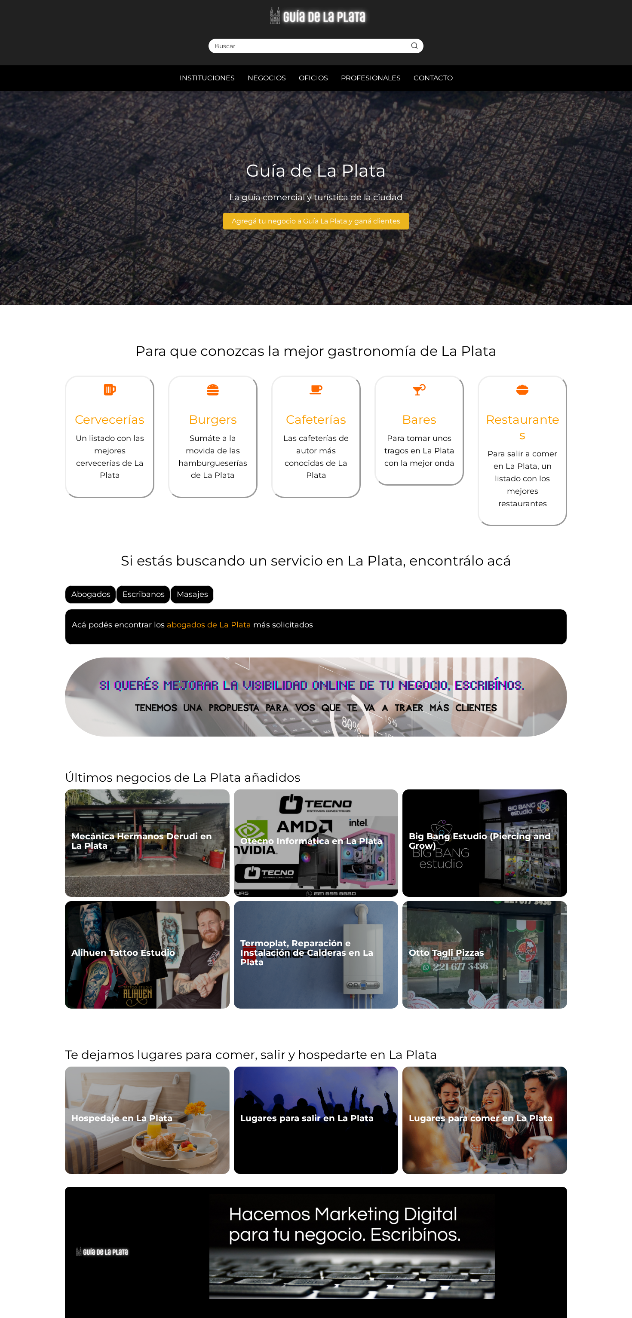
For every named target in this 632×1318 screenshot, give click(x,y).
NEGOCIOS (267, 78)
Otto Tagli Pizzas (446, 952)
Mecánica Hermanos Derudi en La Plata (141, 841)
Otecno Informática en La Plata (311, 841)
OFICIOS (313, 78)
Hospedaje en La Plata (121, 1118)
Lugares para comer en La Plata (480, 1118)
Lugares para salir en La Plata (307, 1118)
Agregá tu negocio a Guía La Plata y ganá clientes (316, 221)
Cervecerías (109, 419)
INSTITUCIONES (207, 78)
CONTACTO (433, 78)
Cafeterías (316, 419)
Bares (419, 419)
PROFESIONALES (371, 78)
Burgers (213, 419)
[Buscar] (414, 45)
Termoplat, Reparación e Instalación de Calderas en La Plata (306, 953)
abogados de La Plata (209, 625)
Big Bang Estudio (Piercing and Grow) (480, 841)
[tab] (91, 594)
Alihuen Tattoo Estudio (123, 952)
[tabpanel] (316, 629)
